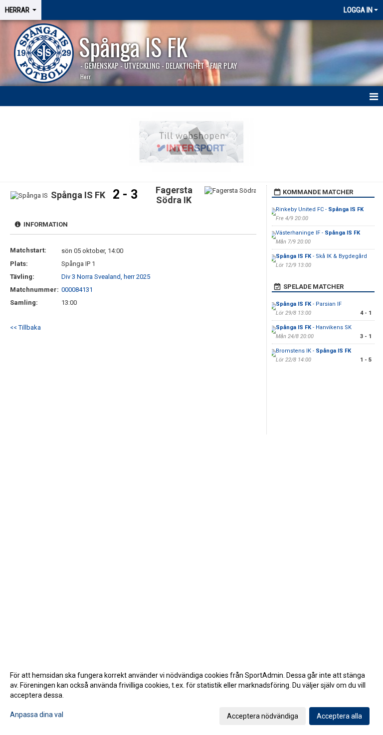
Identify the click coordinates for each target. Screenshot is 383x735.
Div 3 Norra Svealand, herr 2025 (105, 276)
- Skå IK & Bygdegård (321, 256)
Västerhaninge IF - (318, 233)
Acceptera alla (339, 716)
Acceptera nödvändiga (262, 716)
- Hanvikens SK (314, 327)
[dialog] (191, 695)
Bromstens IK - (313, 351)
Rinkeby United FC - (320, 209)
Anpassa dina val (36, 715)
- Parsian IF (309, 304)
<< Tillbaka (25, 327)
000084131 (77, 289)
